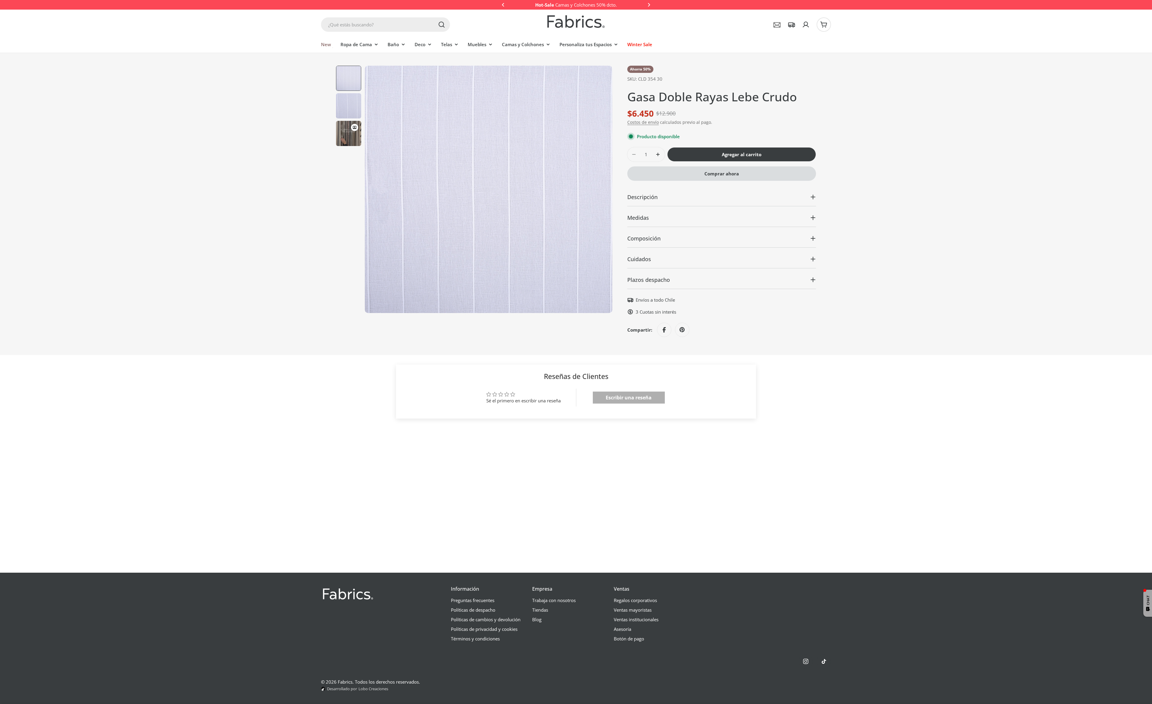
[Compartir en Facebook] (664, 330)
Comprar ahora (721, 174)
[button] (503, 4)
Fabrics (345, 682)
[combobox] (385, 24)
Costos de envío (643, 122)
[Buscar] (441, 24)
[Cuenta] (805, 24)
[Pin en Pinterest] (682, 330)
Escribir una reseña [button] (629, 397)
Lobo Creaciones (373, 688)
